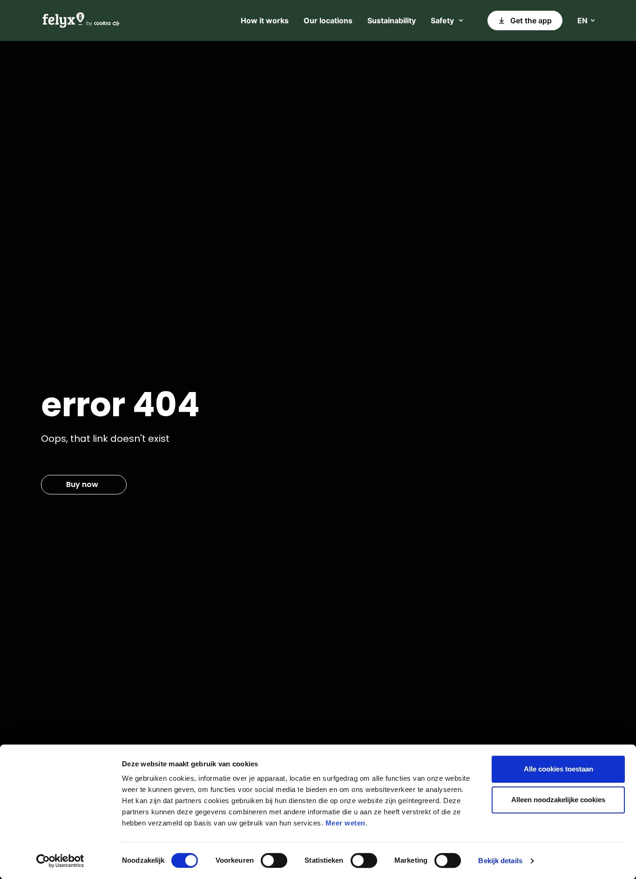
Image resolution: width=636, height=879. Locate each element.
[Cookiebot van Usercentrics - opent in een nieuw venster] (60, 861)
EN (582, 20)
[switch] (274, 860)
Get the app (531, 20)
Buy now (82, 484)
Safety (442, 20)
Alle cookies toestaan (558, 769)
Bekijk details (500, 861)
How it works (265, 20)
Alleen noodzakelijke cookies (558, 800)
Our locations (328, 20)
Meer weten (345, 823)
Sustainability (391, 20)
